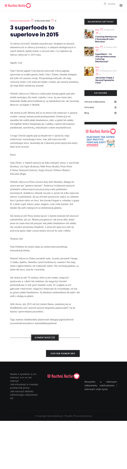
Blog (97, 30)
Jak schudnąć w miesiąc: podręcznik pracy (24, 386)
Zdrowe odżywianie (20, 20)
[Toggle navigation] (121, 5)
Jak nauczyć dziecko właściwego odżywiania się (23, 395)
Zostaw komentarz (63, 353)
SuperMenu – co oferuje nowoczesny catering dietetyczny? (105, 58)
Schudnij (89, 107)
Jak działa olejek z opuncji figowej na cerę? (104, 80)
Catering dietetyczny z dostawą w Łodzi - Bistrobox (106, 39)
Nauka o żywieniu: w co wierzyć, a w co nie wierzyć (23, 377)
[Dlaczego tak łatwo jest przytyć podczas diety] (100, 138)
